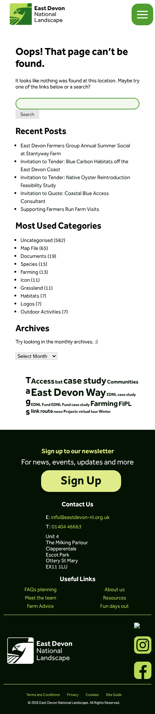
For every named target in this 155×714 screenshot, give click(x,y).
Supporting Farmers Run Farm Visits (60, 209)
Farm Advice (40, 606)
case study (84, 381)
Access (42, 381)
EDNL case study (121, 394)
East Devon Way (68, 392)
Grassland (32, 288)
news (58, 411)
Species (29, 264)
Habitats (30, 296)
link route (42, 411)
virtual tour (88, 411)
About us (115, 590)
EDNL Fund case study (70, 405)
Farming (29, 272)
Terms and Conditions (43, 695)
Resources (114, 598)
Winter (105, 411)
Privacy (73, 695)
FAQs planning (41, 590)
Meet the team (40, 598)
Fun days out (114, 606)
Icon (25, 280)
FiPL (125, 404)
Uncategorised (37, 241)
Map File (29, 248)
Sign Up (81, 481)
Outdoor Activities (41, 312)
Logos (28, 304)
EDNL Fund (40, 405)
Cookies (92, 695)
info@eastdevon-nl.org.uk (80, 518)
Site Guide (113, 695)
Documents (33, 256)
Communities (122, 382)
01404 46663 (66, 527)
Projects (70, 411)
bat (59, 382)
